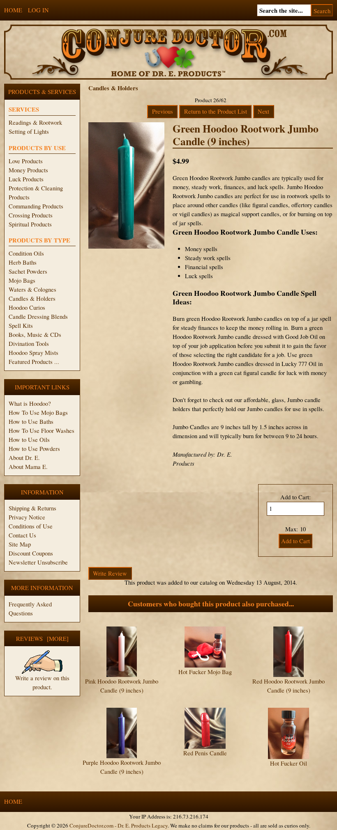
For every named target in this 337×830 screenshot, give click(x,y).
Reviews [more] (42, 639)
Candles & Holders (32, 298)
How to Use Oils (29, 440)
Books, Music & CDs (35, 334)
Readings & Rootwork (35, 122)
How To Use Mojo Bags (38, 412)
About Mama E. (28, 467)
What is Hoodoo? (30, 403)
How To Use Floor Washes (41, 430)
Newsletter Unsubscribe (38, 562)
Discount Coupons (31, 553)
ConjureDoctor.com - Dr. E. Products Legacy (118, 825)
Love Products (26, 161)
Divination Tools (29, 344)
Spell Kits (21, 325)
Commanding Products (36, 206)
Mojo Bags (22, 280)
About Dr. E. (24, 458)
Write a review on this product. (42, 682)
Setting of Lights (29, 131)
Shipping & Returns (32, 508)
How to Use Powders (34, 449)
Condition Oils (26, 253)
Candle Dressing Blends (38, 316)
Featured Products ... (34, 362)
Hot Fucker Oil (288, 763)
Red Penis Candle (205, 753)
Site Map (20, 544)
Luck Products (26, 179)
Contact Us (22, 535)
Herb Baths (23, 262)
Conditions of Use (31, 526)
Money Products (28, 170)
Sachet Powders (28, 271)
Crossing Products (31, 215)
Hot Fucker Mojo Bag (205, 672)
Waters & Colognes (32, 289)
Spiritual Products (30, 224)
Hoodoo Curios (27, 307)
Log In (38, 10)
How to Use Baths (31, 421)
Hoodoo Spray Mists (33, 353)
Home (13, 10)
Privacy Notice (27, 517)
